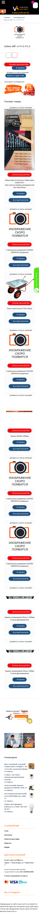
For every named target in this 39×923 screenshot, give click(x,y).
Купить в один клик (15, 76)
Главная (7, 17)
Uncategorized (18, 17)
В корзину (20, 68)
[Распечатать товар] (8, 55)
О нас (6, 831)
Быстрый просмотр (20, 200)
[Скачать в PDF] (14, 55)
